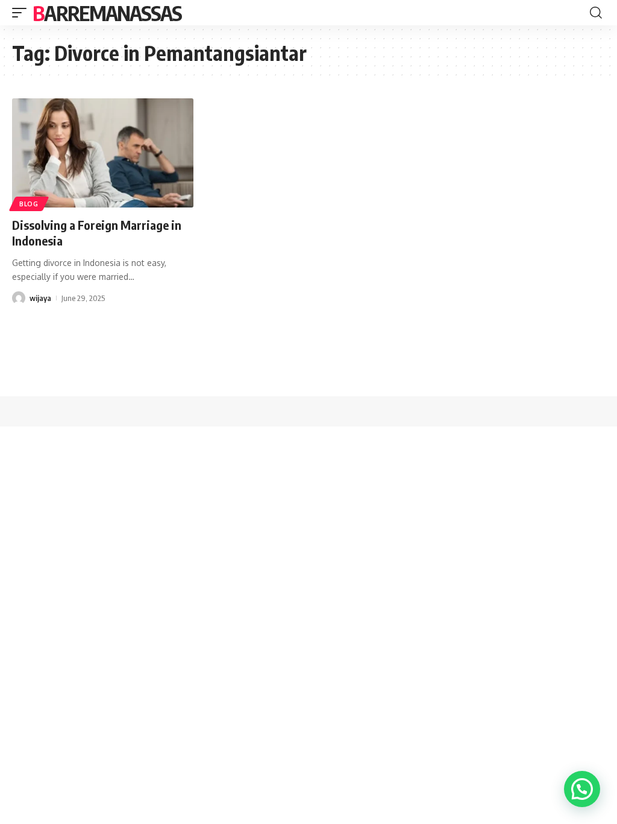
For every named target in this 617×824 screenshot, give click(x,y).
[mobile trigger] (22, 12)
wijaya (40, 298)
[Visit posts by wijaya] (18, 298)
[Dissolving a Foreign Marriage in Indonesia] (102, 153)
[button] (582, 789)
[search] (596, 12)
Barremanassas (107, 12)
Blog (29, 204)
